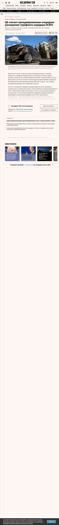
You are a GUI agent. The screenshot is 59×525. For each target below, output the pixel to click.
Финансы (29, 5)
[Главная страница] (27, 2)
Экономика (23, 5)
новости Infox (10, 144)
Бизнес (17, 5)
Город (28, 8)
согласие (39, 521)
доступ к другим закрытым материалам (22, 111)
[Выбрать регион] (44, 2)
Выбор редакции (39, 13)
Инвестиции (36, 5)
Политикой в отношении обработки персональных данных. (18, 523)
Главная (7, 19)
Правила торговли (11, 8)
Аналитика (41, 8)
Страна (52, 8)
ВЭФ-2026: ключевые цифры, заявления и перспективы (19, 13)
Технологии (43, 5)
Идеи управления (21, 8)
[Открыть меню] (56, 3)
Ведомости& (34, 8)
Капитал (47, 8)
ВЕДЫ (4, 8)
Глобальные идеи (10, 5)
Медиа (49, 5)
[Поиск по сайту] (47, 2)
